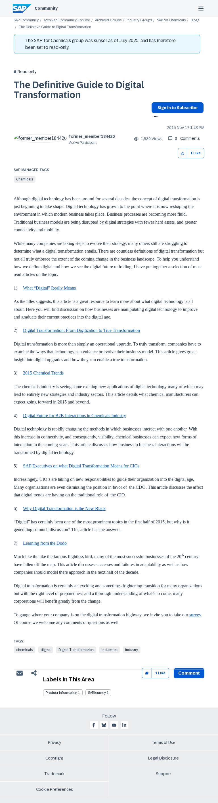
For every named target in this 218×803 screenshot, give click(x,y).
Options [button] (155, 117)
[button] (182, 153)
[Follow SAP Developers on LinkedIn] (124, 725)
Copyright (54, 758)
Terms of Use (163, 742)
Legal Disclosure (163, 758)
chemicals (24, 650)
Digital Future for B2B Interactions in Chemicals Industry (74, 415)
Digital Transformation (76, 650)
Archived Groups (108, 20)
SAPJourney (97, 693)
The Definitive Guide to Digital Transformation (79, 90)
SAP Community (26, 20)
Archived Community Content (67, 20)
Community (46, 8)
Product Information (61, 693)
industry (131, 650)
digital (46, 650)
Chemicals (24, 179)
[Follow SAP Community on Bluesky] (104, 725)
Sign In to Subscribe (178, 107)
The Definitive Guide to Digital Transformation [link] (55, 27)
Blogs (195, 20)
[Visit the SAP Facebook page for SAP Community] (93, 725)
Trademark (54, 773)
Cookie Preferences (54, 789)
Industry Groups (139, 20)
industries (109, 650)
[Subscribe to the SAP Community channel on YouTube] (114, 725)
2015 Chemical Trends (43, 373)
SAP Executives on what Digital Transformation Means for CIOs (81, 465)
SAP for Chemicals (171, 20)
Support (163, 773)
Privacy (54, 742)
